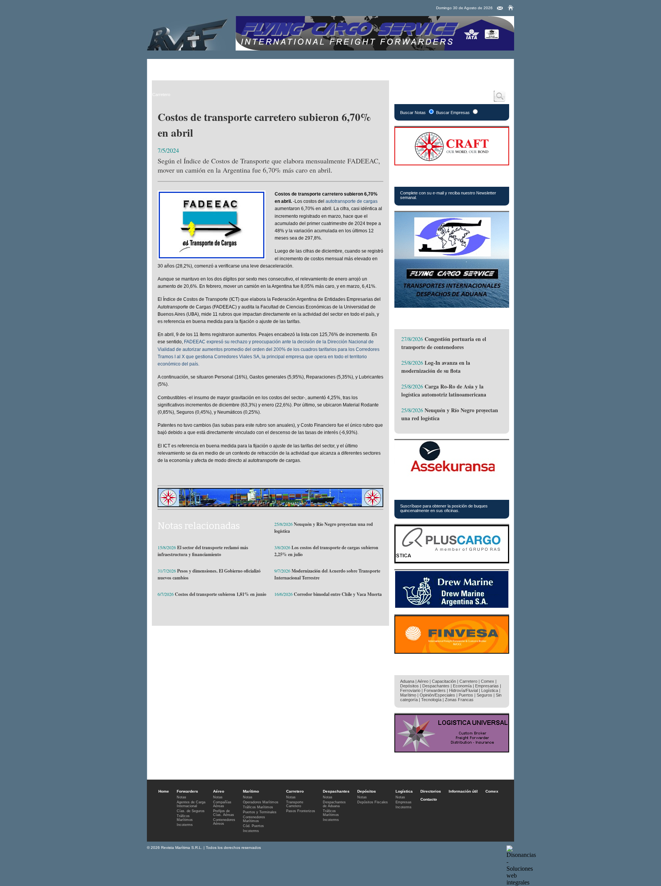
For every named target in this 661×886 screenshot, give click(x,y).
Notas (181, 797)
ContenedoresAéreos (224, 822)
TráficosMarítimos (185, 818)
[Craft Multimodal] (270, 505)
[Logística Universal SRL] (451, 750)
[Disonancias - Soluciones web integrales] (521, 882)
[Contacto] (500, 8)
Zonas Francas (459, 699)
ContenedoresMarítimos (254, 819)
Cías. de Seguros (191, 811)
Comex (402, 67)
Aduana (407, 681)
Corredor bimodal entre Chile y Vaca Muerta (338, 594)
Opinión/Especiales (437, 695)
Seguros (484, 695)
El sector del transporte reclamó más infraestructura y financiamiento (203, 551)
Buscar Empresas (453, 112)
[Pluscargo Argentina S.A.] (451, 561)
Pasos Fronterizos (300, 811)
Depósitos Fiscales (372, 802)
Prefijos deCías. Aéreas (223, 813)
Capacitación (444, 681)
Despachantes (281, 67)
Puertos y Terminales (260, 812)
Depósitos (409, 686)
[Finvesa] (451, 651)
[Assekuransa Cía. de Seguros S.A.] (451, 476)
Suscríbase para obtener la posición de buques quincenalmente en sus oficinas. (444, 508)
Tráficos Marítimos (433, 491)
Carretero (246, 67)
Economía (462, 686)
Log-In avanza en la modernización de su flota (435, 367)
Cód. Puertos (253, 826)
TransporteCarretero (294, 804)
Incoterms (185, 825)
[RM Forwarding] (187, 33)
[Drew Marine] (451, 606)
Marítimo (217, 67)
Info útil (376, 67)
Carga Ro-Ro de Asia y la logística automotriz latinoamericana (443, 390)
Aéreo (192, 67)
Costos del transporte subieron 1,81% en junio (220, 594)
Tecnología (431, 699)
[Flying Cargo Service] (451, 305)
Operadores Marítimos (260, 802)
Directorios (346, 67)
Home (163, 791)
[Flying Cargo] (375, 48)
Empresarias (432, 67)
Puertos (466, 695)
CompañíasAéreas (222, 804)
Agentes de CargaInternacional (191, 804)
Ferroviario (410, 690)
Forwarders (164, 67)
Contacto (428, 799)
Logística (315, 67)
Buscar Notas (413, 112)
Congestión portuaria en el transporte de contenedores (443, 343)
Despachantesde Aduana (334, 804)
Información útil (463, 791)
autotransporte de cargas (352, 201)
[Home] (510, 7)
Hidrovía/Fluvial (463, 690)
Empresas (404, 802)
